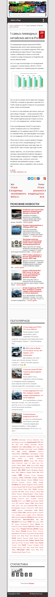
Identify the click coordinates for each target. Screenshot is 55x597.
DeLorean (14, 482)
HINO (24, 496)
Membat (40, 517)
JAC (17, 503)
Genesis (14, 491)
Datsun (35, 480)
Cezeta (33, 475)
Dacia (18, 480)
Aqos (38, 463)
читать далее (28, 222)
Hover (27, 498)
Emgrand (30, 484)
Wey (37, 550)
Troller (19, 545)
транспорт (30, 456)
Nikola (32, 524)
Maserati (24, 517)
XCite (41, 550)
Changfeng (15, 478)
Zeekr (19, 552)
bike (19, 470)
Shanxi (27, 536)
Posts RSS (31, 595)
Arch (42, 463)
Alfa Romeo (39, 461)
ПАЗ (13, 451)
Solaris (36, 538)
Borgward (35, 470)
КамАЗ (27, 444)
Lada (14, 510)
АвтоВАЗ (15, 440)
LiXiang (18, 515)
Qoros (41, 529)
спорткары (25, 454)
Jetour (41, 503)
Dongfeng (15, 484)
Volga (13, 550)
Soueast (14, 540)
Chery (21, 478)
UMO (41, 545)
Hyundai (14, 501)
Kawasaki (31, 505)
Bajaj (41, 465)
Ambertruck (19, 463)
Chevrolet (27, 478)
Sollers (41, 538)
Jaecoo (21, 503)
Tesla (36, 543)
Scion (18, 536)
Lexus (20, 512)
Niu (42, 524)
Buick (34, 472)
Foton (25, 489)
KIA (36, 505)
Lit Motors (40, 512)
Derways (22, 482)
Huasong (40, 498)
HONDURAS (39, 496)
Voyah (33, 550)
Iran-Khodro (34, 501)
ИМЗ (17, 444)
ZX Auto (28, 552)
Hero (20, 496)
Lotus (23, 515)
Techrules (26, 543)
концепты (15, 447)
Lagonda (19, 510)
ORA (33, 526)
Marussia (18, 517)
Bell (32, 467)
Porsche (30, 529)
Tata (16, 543)
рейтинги (20, 172)
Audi (28, 465)
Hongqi (14, 498)
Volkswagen (21, 550)
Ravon (18, 531)
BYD (41, 472)
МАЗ (41, 447)
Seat (22, 536)
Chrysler (34, 478)
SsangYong (21, 540)
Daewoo (23, 480)
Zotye (23, 552)
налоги (35, 449)
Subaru (31, 540)
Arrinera (14, 465)
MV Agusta (15, 524)
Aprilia (33, 463)
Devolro (29, 482)
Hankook (19, 494)
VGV (36, 547)
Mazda (29, 517)
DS (20, 484)
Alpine (13, 463)
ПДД (18, 451)
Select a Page (16, 20)
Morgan (25, 522)
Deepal (41, 480)
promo (35, 529)
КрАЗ (20, 447)
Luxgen (28, 515)
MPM (41, 522)
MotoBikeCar (24, 594)
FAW (23, 487)
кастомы (34, 444)
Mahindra (40, 515)
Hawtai (41, 494)
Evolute (40, 484)
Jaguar (27, 503)
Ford (41, 487)
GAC (29, 489)
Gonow (27, 491)
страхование (34, 454)
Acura (32, 461)
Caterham (27, 475)
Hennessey (15, 496)
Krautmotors (30, 508)
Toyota (41, 543)
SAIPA (41, 533)
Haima (14, 494)
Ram (13, 531)
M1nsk (34, 515)
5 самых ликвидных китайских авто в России (27, 36)
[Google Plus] (44, 178)
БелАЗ (14, 442)
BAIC (37, 465)
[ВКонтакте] (29, 178)
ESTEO (35, 484)
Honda (32, 496)
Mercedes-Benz (28, 519)
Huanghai (33, 498)
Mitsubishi (15, 522)
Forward (20, 489)
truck (24, 545)
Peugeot (23, 529)
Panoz (18, 529)
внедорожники (32, 442)
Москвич (22, 449)
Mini (42, 519)
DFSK (35, 482)
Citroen (40, 478)
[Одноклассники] (35, 178)
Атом (41, 440)
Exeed (19, 487)
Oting (41, 526)
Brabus (41, 470)
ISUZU (41, 501)
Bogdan (28, 470)
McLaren (35, 517)
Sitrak (41, 536)
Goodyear (32, 491)
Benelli (36, 467)
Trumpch (29, 545)
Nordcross (15, 526)
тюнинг (37, 456)
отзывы (40, 449)
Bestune (14, 470)
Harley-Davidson (28, 494)
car (25, 172)
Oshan (37, 526)
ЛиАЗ (34, 447)
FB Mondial (29, 487)
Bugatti (29, 472)
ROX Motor (23, 533)
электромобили (17, 461)
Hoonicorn (21, 498)
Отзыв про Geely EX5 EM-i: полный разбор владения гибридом (32, 372)
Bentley (40, 467)
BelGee (28, 467)
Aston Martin (21, 465)
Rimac (35, 531)
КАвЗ (21, 444)
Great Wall (39, 491)
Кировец (40, 444)
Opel (29, 526)
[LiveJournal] (41, 178)
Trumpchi (36, 545)
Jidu (21, 505)
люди (37, 447)
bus (38, 472)
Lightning (29, 512)
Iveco (13, 503)
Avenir (33, 465)
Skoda (14, 538)
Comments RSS (41, 595)
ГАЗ (39, 442)
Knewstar (40, 505)
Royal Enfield (31, 533)
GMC (22, 491)
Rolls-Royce (15, 533)
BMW (23, 470)
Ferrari (35, 487)
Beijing (18, 467)
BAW (13, 467)
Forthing (14, 489)
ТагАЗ (41, 454)
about (26, 461)
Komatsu (23, 508)
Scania (14, 536)
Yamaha (14, 552)
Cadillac (14, 475)
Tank (13, 543)
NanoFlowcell (24, 524)
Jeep (32, 503)
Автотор (29, 440)
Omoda (25, 526)
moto (30, 522)
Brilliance (23, 472)
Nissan (37, 524)
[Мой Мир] (38, 178)
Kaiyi (25, 505)
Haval (36, 494)
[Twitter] (32, 178)
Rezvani (29, 531)
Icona (23, 501)
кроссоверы (27, 447)
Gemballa (40, 489)
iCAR (19, 501)
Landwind (14, 512)
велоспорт (23, 442)
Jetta (13, 505)
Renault (23, 531)
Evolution (14, 487)
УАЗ (41, 456)
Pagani (14, 529)
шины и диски (25, 458)
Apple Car (27, 463)
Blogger (31, 583)
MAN (13, 517)
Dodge (41, 482)
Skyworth (25, 538)
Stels (26, 540)
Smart (31, 538)
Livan (13, 515)
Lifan (24, 512)
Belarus (23, 467)
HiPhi (28, 496)
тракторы (22, 456)
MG (37, 519)
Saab (37, 533)
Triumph (14, 545)
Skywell (19, 538)
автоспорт (22, 440)
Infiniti (28, 501)
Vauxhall (14, 547)
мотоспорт (29, 449)
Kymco (41, 508)
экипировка (40, 458)
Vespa (32, 547)
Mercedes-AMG (16, 519)
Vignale (41, 547)
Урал (13, 458)
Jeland (36, 503)
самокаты (40, 451)
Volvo (28, 550)
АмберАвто (36, 440)
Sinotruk (36, 536)
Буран (18, 442)
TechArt (20, 543)
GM (19, 491)
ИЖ (13, 444)
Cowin (13, 480)
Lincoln (34, 512)
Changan (40, 475)
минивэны (15, 449)
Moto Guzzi (36, 522)
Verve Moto (26, 547)
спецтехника (16, 454)
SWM (41, 540)
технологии (15, 456)
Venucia (19, 547)
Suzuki (37, 540)
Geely (35, 489)
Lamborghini (28, 510)
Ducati (24, 484)
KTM (36, 508)
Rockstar (40, 531)
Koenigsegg (16, 508)
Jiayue (18, 505)
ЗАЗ (42, 442)
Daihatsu (29, 480)
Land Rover (38, 510)
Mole (20, 522)
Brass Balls (15, 472)
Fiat (38, 487)
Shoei (31, 536)
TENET (32, 543)
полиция (24, 451)
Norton (20, 526)
